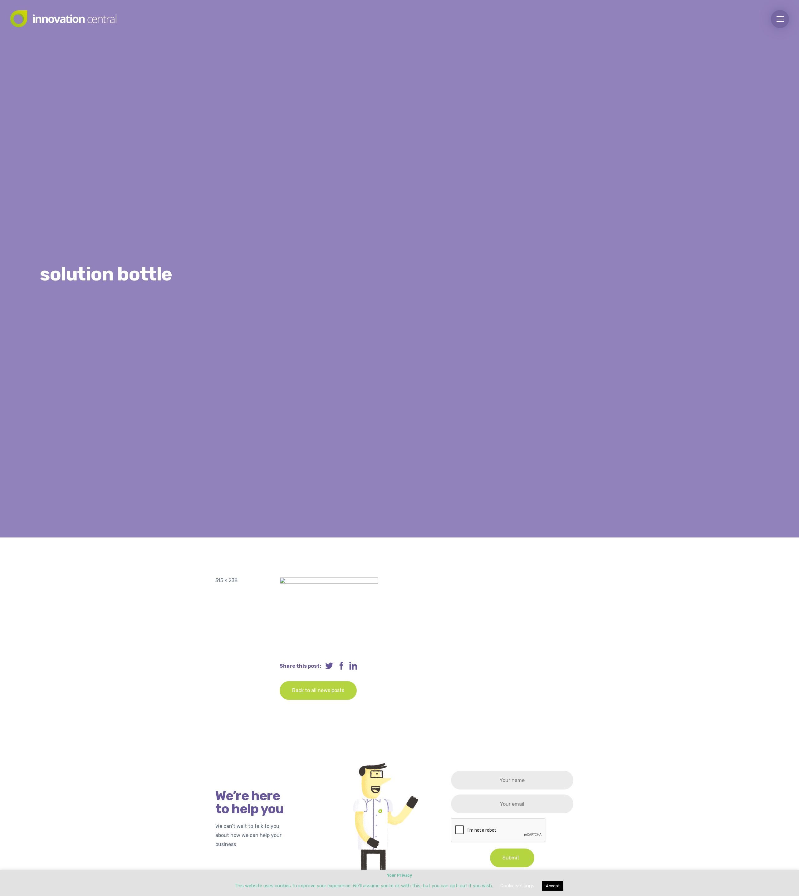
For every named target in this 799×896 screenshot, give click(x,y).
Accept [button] (553, 886)
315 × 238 (226, 580)
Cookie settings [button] (517, 886)
